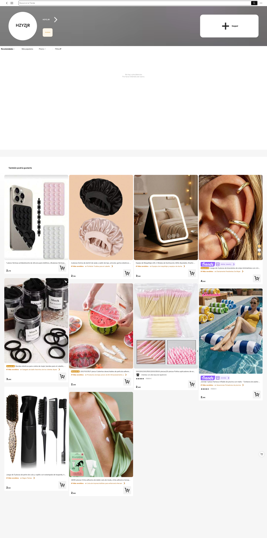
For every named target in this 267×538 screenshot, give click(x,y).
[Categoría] (11, 3)
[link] (23, 26)
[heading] (117, 19)
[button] (6, 3)
